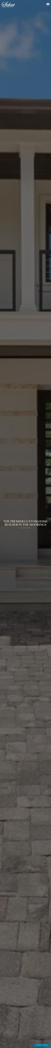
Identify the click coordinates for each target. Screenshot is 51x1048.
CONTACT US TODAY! (42, 1045)
